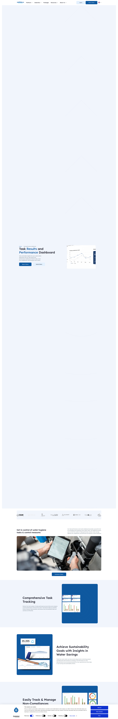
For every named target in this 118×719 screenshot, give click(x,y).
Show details (72, 715)
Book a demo (91, 2)
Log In (80, 2)
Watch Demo (39, 264)
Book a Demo (25, 264)
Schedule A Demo (59, 574)
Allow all (99, 707)
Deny (99, 715)
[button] (29, 2)
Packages (46, 2)
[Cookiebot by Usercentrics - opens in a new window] (16, 717)
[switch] (43, 716)
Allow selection (99, 711)
